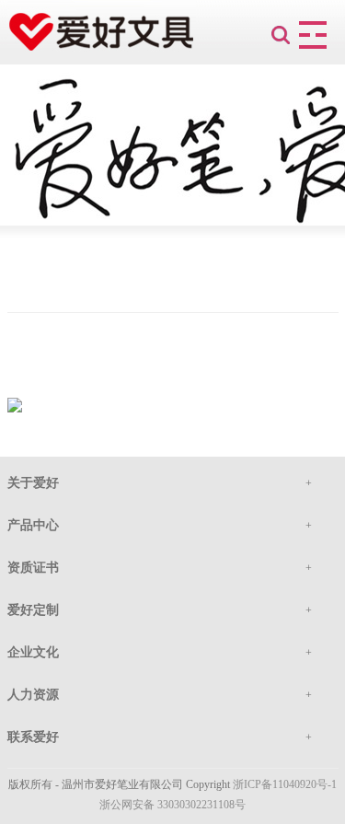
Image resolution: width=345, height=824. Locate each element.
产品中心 (33, 525)
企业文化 (33, 652)
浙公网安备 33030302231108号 (172, 804)
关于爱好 (33, 483)
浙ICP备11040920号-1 (285, 784)
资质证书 (33, 567)
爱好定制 (33, 610)
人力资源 (33, 695)
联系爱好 (33, 737)
